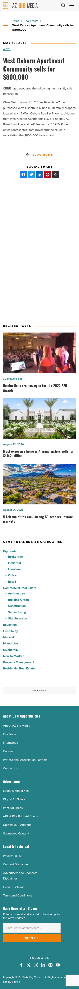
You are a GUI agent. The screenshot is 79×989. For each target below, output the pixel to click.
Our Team (9, 734)
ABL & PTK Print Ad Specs (20, 816)
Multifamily (10, 650)
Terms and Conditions (17, 895)
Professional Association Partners (25, 760)
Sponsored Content (16, 833)
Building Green (18, 600)
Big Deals (9, 551)
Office (12, 575)
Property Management (18, 662)
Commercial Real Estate (19, 588)
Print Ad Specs (13, 808)
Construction (17, 606)
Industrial (14, 563)
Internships (10, 742)
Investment (15, 569)
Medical (8, 637)
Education (10, 625)
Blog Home (42, 155)
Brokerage (15, 556)
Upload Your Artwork (17, 825)
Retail (12, 581)
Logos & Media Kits (16, 790)
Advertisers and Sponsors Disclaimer (20, 876)
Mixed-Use (10, 643)
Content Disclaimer (16, 864)
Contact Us (10, 768)
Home (16, 21)
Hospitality (10, 631)
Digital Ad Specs (14, 799)
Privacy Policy (12, 856)
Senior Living (17, 612)
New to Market (13, 656)
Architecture (16, 593)
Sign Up (32, 938)
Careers (8, 751)
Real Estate (31, 21)
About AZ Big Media (16, 725)
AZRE (7, 49)
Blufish (16, 982)
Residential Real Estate (19, 668)
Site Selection (17, 618)
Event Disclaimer (14, 887)
